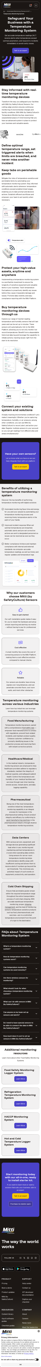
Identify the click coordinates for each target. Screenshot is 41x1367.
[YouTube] (20, 1258)
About (24, 1314)
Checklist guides (8, 1326)
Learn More (20, 1079)
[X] (24, 1258)
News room (26, 1323)
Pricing (4, 1283)
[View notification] (30, 5)
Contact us (26, 1288)
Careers (25, 1318)
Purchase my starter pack (20, 1204)
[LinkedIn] (28, 1258)
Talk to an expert (20, 50)
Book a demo (7, 1288)
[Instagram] (36, 1258)
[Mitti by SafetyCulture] (7, 5)
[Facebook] (32, 1258)
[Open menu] (36, 5)
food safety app (28, 728)
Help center (26, 1283)
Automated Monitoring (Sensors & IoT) (18, 11)
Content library (7, 1314)
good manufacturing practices (18, 820)
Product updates (8, 1292)
